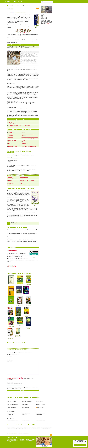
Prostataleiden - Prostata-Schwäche (28, 138)
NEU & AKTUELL (38, 405)
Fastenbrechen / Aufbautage (12, 407)
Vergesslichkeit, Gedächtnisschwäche (28, 146)
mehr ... (48, 23)
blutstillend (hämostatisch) (13, 123)
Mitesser (23, 132)
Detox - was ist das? (25, 405)
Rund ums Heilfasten (11, 5)
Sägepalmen (10, 265)
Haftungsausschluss (26, 433)
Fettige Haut (10, 137)
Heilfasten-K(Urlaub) (40, 407)
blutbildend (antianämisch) (13, 120)
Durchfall (10, 134)
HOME (9, 433)
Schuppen (23, 141)
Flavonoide (10, 177)
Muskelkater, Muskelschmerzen (27, 134)
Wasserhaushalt (24, 414)
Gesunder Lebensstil (18, 5)
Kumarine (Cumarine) (12, 178)
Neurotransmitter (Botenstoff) (13, 181)
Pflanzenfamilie (12, 12)
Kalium (21, 180)
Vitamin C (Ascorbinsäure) (25, 184)
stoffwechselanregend (12, 126)
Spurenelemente (11, 183)
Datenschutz (20, 433)
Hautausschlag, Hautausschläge (14, 144)
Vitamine (9, 184)
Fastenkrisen (10, 408)
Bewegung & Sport (10, 414)
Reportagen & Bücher (39, 401)
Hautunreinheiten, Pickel (12, 146)
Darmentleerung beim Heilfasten (27, 401)
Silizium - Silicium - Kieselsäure (29, 180)
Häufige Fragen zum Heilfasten (26, 408)
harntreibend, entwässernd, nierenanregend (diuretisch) (19, 125)
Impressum (15, 433)
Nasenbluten (23, 135)
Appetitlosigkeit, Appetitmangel (14, 130)
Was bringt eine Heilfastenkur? (12, 401)
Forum (29, 5)
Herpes (22, 130)
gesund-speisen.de (39, 414)
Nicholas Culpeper (21, 32)
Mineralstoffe (10, 180)
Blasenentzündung (11, 132)
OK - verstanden (80, 444)
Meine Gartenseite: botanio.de (40, 420)
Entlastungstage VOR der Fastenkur (13, 404)
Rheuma (23, 140)
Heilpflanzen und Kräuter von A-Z (13, 420)
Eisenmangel (10, 135)
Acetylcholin (22, 181)
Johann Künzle (15, 67)
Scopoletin (22, 178)
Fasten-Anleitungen (11, 405)
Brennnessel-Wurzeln (12, 266)
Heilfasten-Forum (26, 407)
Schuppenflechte (24, 143)
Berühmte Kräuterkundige (26, 420)
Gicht (9, 141)
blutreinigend (10, 122)
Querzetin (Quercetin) (24, 177)
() (20, 12)
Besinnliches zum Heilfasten (40, 404)
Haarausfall (10, 143)
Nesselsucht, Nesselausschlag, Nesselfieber (29, 137)
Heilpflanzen (24, 5)
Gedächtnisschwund (12, 140)
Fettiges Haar (10, 138)
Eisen (21, 183)
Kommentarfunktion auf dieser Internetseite (15, 378)
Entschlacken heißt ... (25, 404)
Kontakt (12, 433)
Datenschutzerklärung (78, 442)
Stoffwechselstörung (25, 144)
